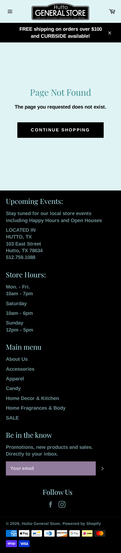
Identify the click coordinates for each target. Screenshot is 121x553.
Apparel (15, 379)
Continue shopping (60, 129)
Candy (13, 388)
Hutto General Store (41, 523)
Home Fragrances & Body (35, 408)
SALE (12, 418)
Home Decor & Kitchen (32, 398)
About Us (17, 359)
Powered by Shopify (82, 523)
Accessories (20, 369)
